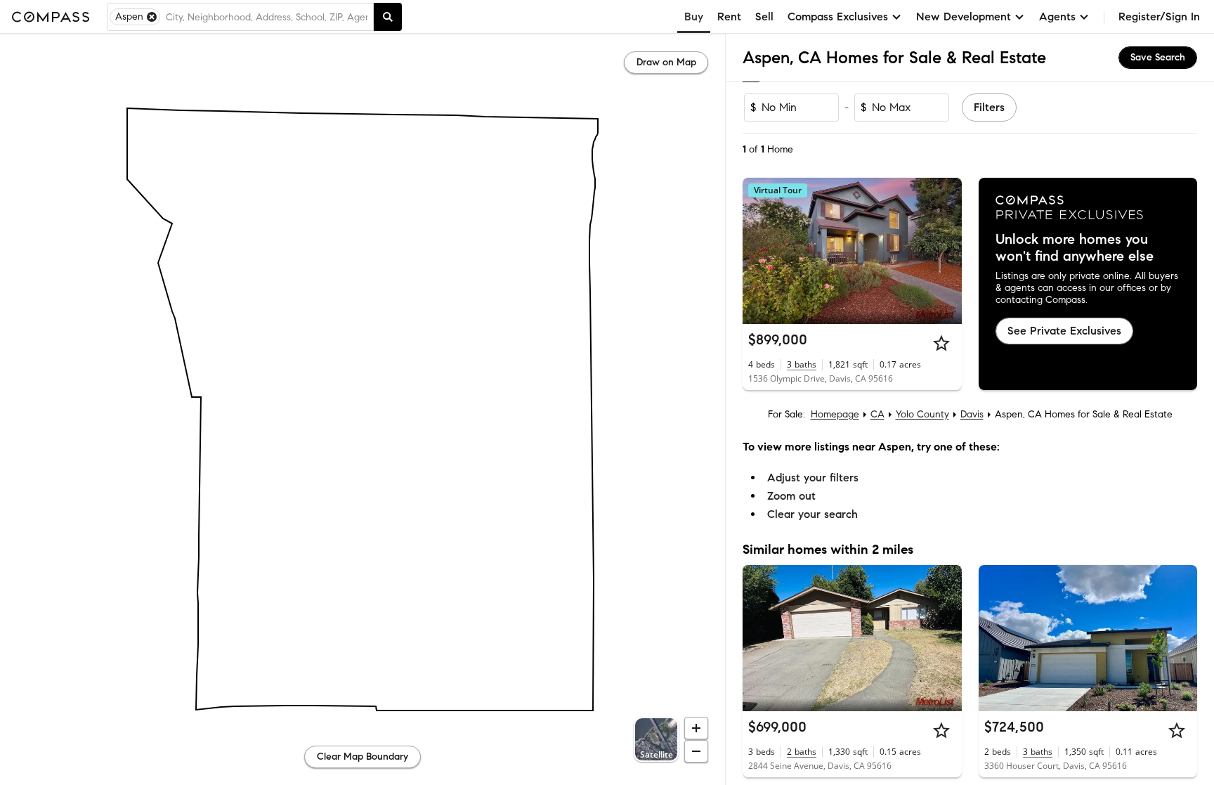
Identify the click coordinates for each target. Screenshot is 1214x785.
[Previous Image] (759, 251)
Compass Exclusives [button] (838, 16)
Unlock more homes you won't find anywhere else (1075, 248)
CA (877, 414)
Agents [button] (1057, 16)
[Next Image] (945, 251)
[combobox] (266, 17)
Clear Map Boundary (362, 757)
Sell (764, 16)
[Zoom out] (696, 751)
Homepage (835, 414)
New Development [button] (963, 16)
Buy (693, 16)
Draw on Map (666, 62)
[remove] (151, 16)
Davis (972, 414)
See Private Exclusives (1064, 330)
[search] (388, 17)
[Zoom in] (696, 728)
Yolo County (922, 414)
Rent (729, 16)
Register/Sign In (1159, 16)
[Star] (941, 343)
